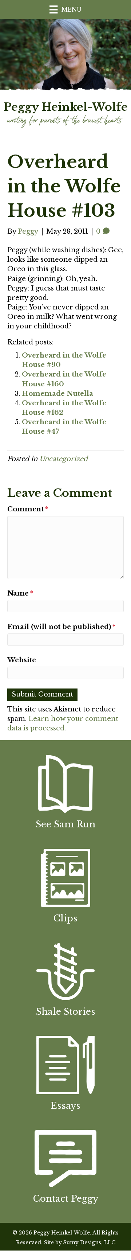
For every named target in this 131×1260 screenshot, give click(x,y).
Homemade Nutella (57, 394)
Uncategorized (63, 459)
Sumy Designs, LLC (89, 1242)
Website (21, 660)
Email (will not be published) (61, 627)
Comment (27, 509)
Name (20, 593)
